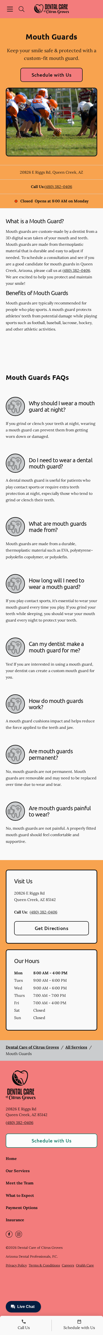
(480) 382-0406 (58, 186)
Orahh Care (85, 1265)
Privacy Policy (16, 1265)
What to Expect (20, 1195)
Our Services (18, 1170)
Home (11, 1158)
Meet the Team (20, 1183)
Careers (68, 1265)
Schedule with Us (52, 75)
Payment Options (22, 1207)
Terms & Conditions (44, 1265)
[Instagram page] (18, 1234)
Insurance (15, 1219)
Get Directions (52, 928)
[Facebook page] (9, 1234)
